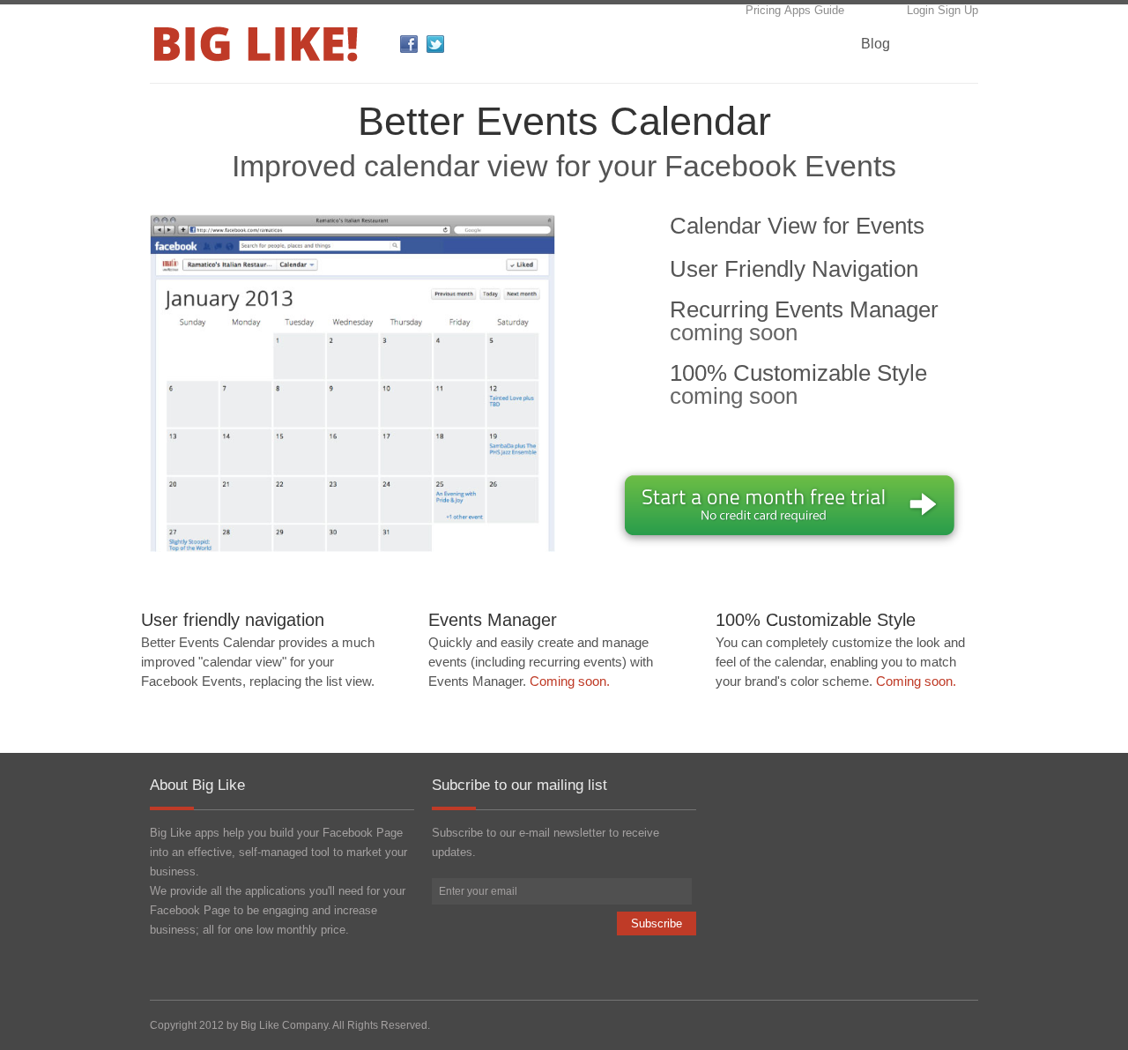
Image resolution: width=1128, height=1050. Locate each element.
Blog (875, 43)
